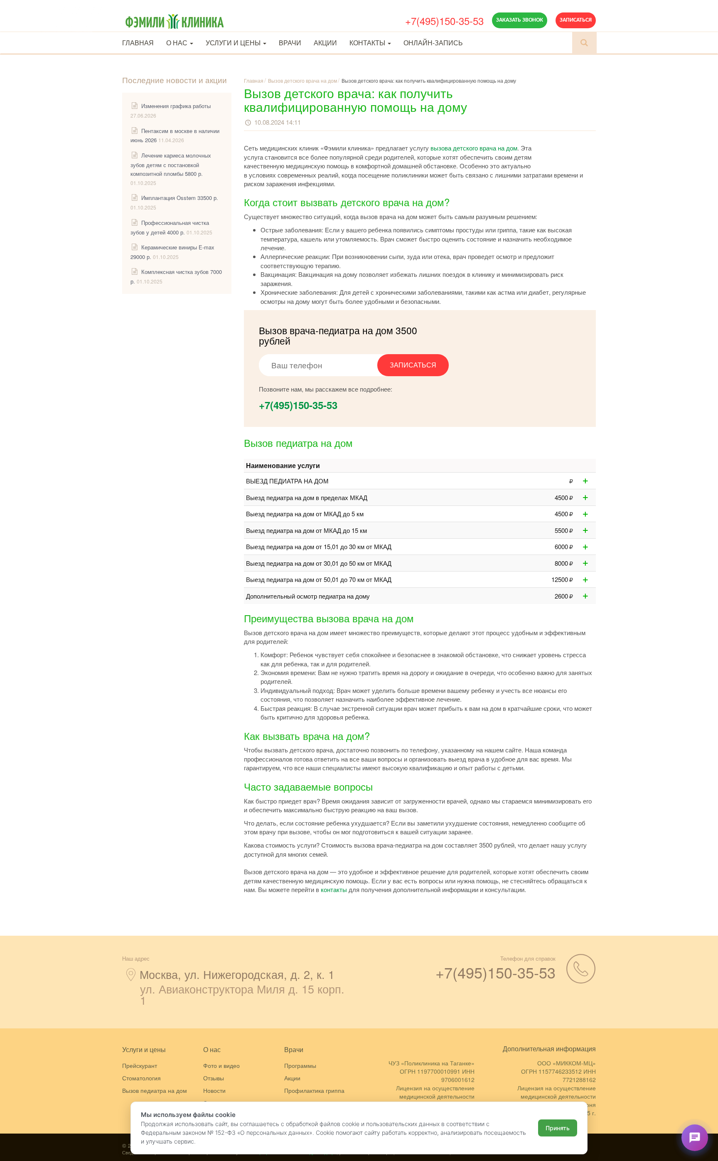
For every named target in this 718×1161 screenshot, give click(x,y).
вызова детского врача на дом (473, 147)
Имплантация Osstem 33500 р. (179, 198)
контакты (334, 889)
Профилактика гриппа (314, 1090)
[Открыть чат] (694, 1137)
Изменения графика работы (176, 106)
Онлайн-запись (433, 42)
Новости (214, 1090)
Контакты (368, 42)
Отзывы (213, 1078)
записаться (413, 365)
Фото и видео (221, 1065)
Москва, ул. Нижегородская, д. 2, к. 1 (237, 974)
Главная (138, 42)
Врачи (290, 42)
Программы (300, 1065)
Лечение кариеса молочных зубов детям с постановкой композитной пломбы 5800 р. (170, 164)
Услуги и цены (234, 42)
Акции (325, 42)
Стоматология (141, 1078)
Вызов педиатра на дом (154, 1090)
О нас (177, 42)
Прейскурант (139, 1065)
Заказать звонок (519, 20)
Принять (558, 1127)
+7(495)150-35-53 (444, 20)
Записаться (576, 20)
